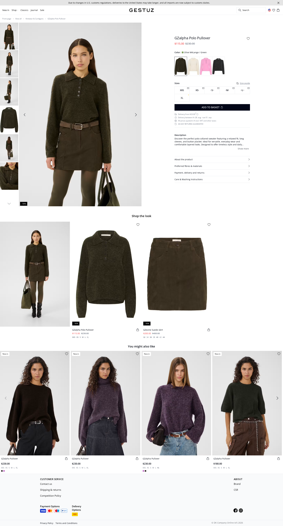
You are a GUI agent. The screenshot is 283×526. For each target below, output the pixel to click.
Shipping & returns (50, 489)
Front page (6, 19)
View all (18, 19)
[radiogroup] (212, 94)
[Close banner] (278, 3)
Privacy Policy (46, 523)
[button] (212, 159)
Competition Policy (50, 495)
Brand (237, 484)
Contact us (46, 484)
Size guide (245, 83)
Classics (24, 10)
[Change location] (269, 10)
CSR (236, 489)
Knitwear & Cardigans (34, 19)
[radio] (182, 98)
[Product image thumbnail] (9, 35)
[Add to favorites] (248, 38)
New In (5, 10)
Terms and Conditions (66, 523)
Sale (42, 10)
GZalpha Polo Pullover (57, 19)
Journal (34, 10)
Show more (243, 148)
